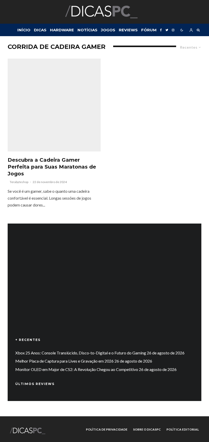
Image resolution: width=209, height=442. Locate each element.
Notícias (87, 29)
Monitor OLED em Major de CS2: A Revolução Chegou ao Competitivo (76, 369)
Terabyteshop (19, 182)
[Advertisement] (104, 288)
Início (23, 29)
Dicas (40, 29)
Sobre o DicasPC (147, 429)
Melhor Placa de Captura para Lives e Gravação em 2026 (64, 360)
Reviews (128, 29)
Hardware (62, 29)
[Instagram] (173, 30)
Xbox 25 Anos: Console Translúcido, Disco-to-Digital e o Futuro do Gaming (80, 352)
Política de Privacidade (106, 429)
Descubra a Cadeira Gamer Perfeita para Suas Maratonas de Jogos (52, 166)
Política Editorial (182, 429)
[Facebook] (161, 30)
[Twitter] (167, 30)
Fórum (148, 29)
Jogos (108, 29)
